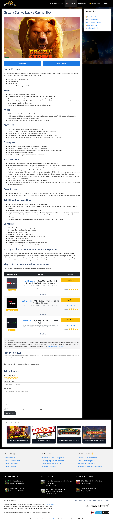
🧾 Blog (105, 3)
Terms (95, 500)
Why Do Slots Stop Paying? (86, 463)
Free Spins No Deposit (94, 22)
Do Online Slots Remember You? (88, 458)
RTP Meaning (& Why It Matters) (52, 463)
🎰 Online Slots (70, 3)
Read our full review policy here (55, 346)
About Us (100, 500)
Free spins (50, 504)
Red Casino (29, 281)
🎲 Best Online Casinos (56, 3)
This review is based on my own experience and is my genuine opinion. (29, 409)
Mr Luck (27, 321)
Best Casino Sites (10, 458)
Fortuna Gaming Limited (50, 519)
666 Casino (27, 301)
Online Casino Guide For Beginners (53, 458)
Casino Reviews (92, 25)
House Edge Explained (49, 466)
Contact (107, 500)
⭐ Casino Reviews (94, 3)
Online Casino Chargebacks (86, 461)
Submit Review (10, 413)
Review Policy (78, 500)
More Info (42, 294)
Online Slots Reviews (12, 463)
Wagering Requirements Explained (53, 461)
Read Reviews (61, 63)
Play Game (22, 63)
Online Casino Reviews (12, 461)
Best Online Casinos (93, 17)
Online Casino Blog (93, 28)
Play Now (70, 280)
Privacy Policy (87, 500)
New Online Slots (92, 20)
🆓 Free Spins (82, 3)
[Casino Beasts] (10, 3)
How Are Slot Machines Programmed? (90, 466)
